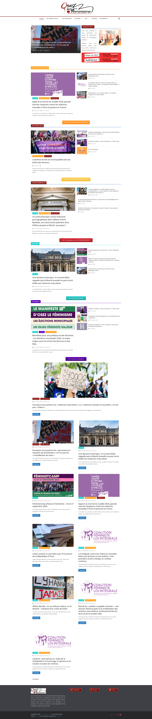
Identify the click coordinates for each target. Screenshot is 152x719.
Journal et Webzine (45, 398)
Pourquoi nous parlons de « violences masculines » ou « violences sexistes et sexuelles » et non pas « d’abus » (75, 405)
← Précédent (35, 679)
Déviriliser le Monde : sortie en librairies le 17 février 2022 (103, 141)
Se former (77, 18)
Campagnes (41, 332)
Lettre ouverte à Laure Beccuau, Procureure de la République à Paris (101, 75)
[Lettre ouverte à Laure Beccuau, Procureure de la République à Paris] (82, 76)
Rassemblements (54, 98)
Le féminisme (103, 18)
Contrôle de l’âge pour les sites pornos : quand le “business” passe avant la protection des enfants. (98, 208)
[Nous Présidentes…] (82, 150)
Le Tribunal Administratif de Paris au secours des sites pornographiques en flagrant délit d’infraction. (98, 200)
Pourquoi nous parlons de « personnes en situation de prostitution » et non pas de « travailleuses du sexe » (51, 452)
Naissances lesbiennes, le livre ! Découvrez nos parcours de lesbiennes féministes (103, 325)
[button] (59, 18)
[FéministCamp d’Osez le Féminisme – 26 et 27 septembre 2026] (82, 252)
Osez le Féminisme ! (46, 56)
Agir (86, 18)
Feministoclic (36, 398)
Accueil (41, 18)
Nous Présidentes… (93, 149)
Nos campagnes (67, 18)
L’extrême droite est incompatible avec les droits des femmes (51, 161)
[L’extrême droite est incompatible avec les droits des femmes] (53, 142)
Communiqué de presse (44, 98)
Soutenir (94, 18)
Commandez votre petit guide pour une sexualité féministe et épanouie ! (104, 317)
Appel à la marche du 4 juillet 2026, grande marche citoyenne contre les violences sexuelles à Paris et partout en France (51, 104)
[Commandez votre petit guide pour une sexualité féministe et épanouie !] (82, 318)
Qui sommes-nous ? (52, 18)
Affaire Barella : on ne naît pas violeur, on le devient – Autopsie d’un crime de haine (102, 93)
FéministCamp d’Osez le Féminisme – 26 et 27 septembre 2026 (103, 251)
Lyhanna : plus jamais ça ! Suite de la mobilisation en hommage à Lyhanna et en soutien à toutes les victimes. (51, 661)
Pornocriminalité (55, 213)
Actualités (35, 44)
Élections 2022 (48, 156)
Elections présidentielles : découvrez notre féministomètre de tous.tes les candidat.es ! (103, 133)
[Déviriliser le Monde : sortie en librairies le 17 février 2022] (82, 142)
